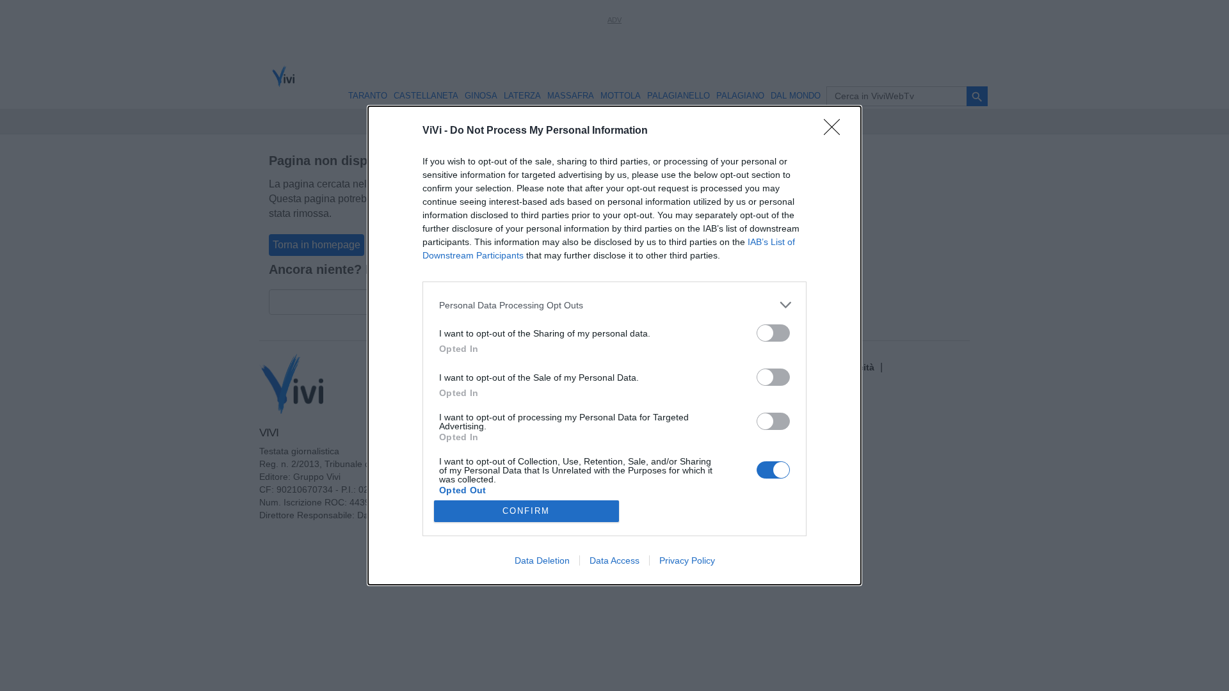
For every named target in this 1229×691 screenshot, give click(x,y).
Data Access (614, 560)
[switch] (773, 333)
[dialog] (614, 345)
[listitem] (614, 305)
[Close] (836, 131)
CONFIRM (526, 511)
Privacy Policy (687, 560)
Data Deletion (542, 560)
